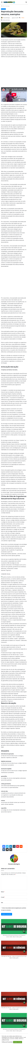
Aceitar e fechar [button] (17, 1042)
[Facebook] (3, 846)
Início (3, 6)
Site (2, 902)
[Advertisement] (14, 73)
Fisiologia (7, 6)
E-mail (3, 897)
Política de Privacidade (7, 1042)
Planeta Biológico (6, 17)
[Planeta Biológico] (9, 2)
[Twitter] (7, 846)
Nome (3, 891)
